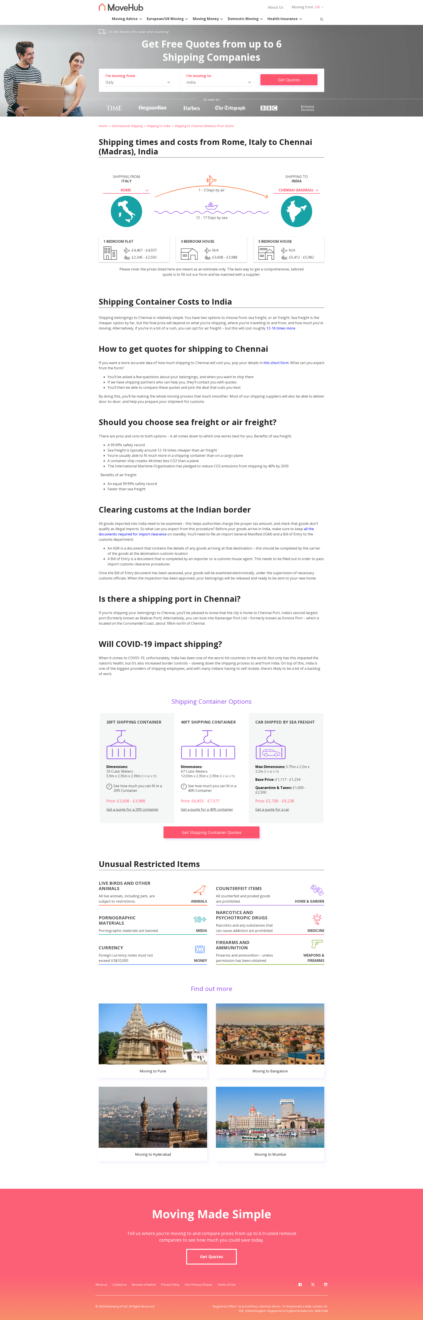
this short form (276, 362)
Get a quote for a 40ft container (207, 809)
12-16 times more (280, 328)
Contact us (120, 1285)
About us (101, 1285)
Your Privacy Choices (198, 1285)
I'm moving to (198, 75)
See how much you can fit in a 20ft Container (135, 788)
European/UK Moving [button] (165, 18)
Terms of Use (227, 1285)
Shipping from (126, 179)
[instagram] (326, 1285)
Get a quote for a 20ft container (132, 809)
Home (103, 126)
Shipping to (296, 179)
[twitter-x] (313, 1285)
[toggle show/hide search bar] (318, 18)
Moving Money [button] (206, 18)
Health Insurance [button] (282, 18)
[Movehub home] (121, 7)
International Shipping (127, 126)
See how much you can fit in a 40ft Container (209, 788)
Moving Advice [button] (125, 18)
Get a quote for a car (272, 809)
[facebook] (300, 1285)
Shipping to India (158, 126)
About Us (275, 7)
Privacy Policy (170, 1285)
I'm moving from (120, 75)
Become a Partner (144, 1285)
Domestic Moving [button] (243, 18)
